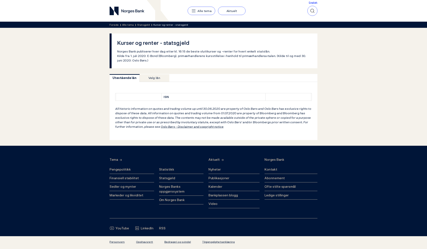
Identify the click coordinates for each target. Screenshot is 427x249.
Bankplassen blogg (223, 195)
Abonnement (275, 178)
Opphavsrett (144, 242)
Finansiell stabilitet (124, 178)
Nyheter (214, 169)
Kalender (215, 186)
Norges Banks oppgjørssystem (172, 189)
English (313, 2)
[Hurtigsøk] (312, 11)
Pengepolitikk (120, 169)
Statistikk (166, 169)
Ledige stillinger (277, 195)
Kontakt (271, 169)
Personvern (117, 242)
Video (213, 203)
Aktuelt (214, 159)
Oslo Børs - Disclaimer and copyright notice (192, 126)
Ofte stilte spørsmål (280, 186)
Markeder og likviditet (126, 195)
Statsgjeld (167, 178)
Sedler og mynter (123, 186)
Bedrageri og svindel (177, 242)
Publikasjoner (218, 178)
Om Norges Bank (172, 200)
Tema (114, 159)
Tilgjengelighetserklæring (218, 242)
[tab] (125, 78)
